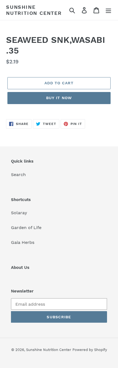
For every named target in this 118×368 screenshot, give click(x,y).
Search (18, 174)
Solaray (19, 212)
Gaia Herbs (22, 242)
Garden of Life (26, 227)
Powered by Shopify (89, 350)
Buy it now (59, 98)
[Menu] (108, 10)
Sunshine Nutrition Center (34, 10)
